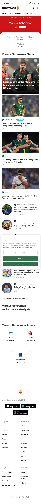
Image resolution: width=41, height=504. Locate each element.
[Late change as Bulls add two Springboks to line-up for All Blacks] (20, 148)
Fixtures (4, 430)
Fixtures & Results (14, 13)
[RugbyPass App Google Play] (28, 406)
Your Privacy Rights (20, 253)
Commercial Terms (8, 485)
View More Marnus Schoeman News (14, 298)
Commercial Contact (24, 477)
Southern (23, 447)
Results (4, 435)
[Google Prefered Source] (20, 412)
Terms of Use (6, 476)
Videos (4, 443)
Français (23, 460)
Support (23, 472)
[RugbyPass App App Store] (12, 406)
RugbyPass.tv (25, 430)
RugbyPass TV (29, 13)
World (22, 452)
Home (4, 426)
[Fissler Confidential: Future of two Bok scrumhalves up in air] (20, 112)
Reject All (20, 258)
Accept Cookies (20, 264)
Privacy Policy (7, 472)
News (4, 13)
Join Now (23, 426)
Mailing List (24, 435)
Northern (23, 443)
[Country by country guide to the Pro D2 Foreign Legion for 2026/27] (20, 184)
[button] (39, 13)
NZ (21, 456)
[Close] (37, 237)
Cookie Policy (7, 481)
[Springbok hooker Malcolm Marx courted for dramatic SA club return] (20, 76)
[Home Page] (10, 8)
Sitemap (5, 448)
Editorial (23, 483)
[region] (20, 252)
